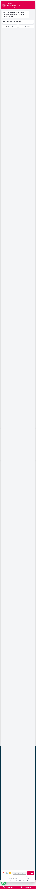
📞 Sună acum (10, 26)
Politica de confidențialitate (22, 880)
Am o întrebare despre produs (12, 21)
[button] (3, 882)
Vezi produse (26, 26)
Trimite (30, 873)
